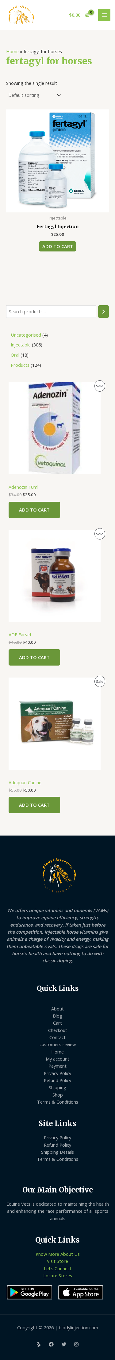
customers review (58, 1044)
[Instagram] (76, 1344)
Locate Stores (57, 1275)
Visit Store (57, 1261)
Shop (57, 1095)
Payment (57, 1066)
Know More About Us (58, 1254)
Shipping (57, 1087)
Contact (57, 1037)
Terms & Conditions (57, 1102)
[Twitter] (63, 1344)
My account (57, 1059)
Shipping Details (57, 1152)
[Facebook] (51, 1344)
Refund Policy (57, 1080)
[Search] (103, 311)
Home (12, 51)
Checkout (57, 1030)
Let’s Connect (57, 1268)
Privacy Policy (57, 1073)
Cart (57, 1023)
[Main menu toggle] (104, 15)
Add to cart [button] (57, 246)
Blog (57, 1016)
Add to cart (34, 510)
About (57, 1009)
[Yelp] (38, 1344)
